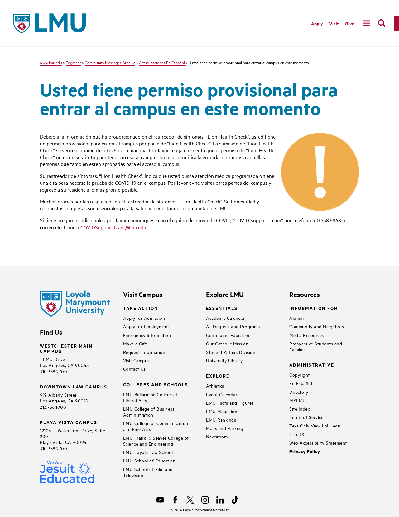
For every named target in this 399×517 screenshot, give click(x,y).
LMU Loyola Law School (148, 452)
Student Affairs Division (230, 352)
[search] (381, 23)
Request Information (144, 352)
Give (349, 23)
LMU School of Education (149, 460)
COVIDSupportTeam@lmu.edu (113, 227)
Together (73, 62)
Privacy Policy (304, 451)
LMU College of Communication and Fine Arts (155, 426)
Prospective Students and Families (315, 346)
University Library (224, 360)
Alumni (296, 318)
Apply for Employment (146, 326)
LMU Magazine (221, 411)
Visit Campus (136, 360)
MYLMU (297, 400)
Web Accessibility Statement (318, 443)
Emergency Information (147, 335)
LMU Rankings (221, 419)
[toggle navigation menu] (366, 23)
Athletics (215, 385)
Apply (317, 23)
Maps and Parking (224, 428)
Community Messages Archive (110, 62)
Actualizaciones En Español (162, 62)
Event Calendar (221, 394)
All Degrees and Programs (233, 326)
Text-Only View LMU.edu (314, 425)
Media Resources (306, 335)
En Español (300, 383)
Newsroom (217, 436)
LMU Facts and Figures (230, 403)
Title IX (296, 434)
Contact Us (134, 369)
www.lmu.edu (51, 62)
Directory (298, 392)
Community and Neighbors (316, 326)
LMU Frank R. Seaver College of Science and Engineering (156, 440)
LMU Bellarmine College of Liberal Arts (150, 397)
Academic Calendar (225, 318)
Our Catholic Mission (227, 343)
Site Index (299, 409)
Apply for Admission (144, 318)
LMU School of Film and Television (148, 472)
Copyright (299, 375)
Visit (334, 23)
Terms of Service (306, 417)
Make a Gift (135, 343)
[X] (190, 499)
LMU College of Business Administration (149, 411)
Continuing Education (228, 335)
